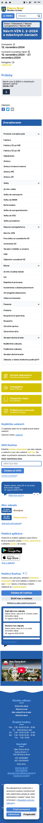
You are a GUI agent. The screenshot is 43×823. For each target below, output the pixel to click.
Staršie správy (10, 642)
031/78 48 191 (21, 768)
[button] (34, 494)
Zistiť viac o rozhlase (21, 598)
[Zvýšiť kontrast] (24, 2)
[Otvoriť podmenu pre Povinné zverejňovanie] (38, 133)
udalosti (19, 435)
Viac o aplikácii (8, 563)
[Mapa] (6, 2)
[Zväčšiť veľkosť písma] (30, 2)
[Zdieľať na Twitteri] (8, 109)
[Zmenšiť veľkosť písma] (27, 2)
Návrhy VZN (6, 65)
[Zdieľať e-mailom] (12, 109)
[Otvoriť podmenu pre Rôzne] (38, 265)
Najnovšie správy (16, 495)
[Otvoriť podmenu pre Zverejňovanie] (38, 128)
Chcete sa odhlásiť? (10, 476)
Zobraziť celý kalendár (12, 523)
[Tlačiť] (10, 2)
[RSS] (2, 2)
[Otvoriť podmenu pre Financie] (38, 304)
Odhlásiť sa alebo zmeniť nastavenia (21, 603)
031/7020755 (21, 771)
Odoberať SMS (12, 470)
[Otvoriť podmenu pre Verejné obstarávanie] (38, 337)
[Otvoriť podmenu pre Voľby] (38, 183)
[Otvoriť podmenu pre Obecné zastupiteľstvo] (38, 227)
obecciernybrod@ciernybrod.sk (21, 773)
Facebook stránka (21, 776)
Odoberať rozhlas (21, 592)
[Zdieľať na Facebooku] (3, 109)
